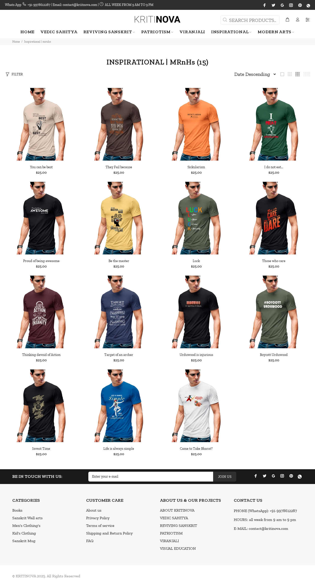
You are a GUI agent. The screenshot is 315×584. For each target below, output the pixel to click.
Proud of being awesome (41, 261)
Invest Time (41, 449)
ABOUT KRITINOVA (177, 510)
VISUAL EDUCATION (178, 548)
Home (16, 41)
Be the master (119, 261)
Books (17, 510)
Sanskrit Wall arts (27, 518)
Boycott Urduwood (274, 355)
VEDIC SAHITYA (174, 518)
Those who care (273, 261)
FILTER (17, 74)
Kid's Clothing (24, 533)
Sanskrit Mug (23, 540)
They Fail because (119, 167)
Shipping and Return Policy (109, 533)
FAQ (90, 540)
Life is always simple (118, 449)
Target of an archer (118, 355)
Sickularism (196, 167)
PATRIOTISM (171, 533)
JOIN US (224, 477)
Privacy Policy (98, 518)
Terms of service (100, 525)
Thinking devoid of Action (41, 355)
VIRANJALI (169, 540)
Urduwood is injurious (196, 355)
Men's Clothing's (26, 525)
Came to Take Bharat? (196, 449)
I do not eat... (273, 167)
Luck (196, 261)
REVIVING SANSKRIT (178, 525)
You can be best (41, 167)
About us (93, 510)
